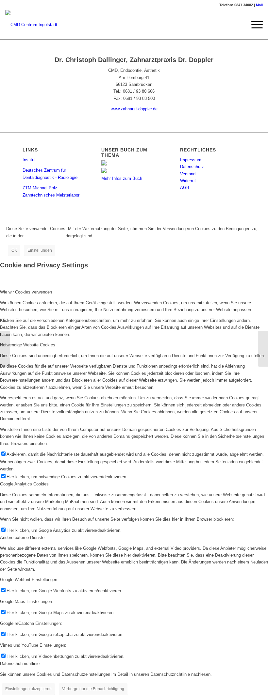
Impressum (190, 159)
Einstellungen (39, 250)
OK (14, 250)
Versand (187, 173)
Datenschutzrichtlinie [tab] (20, 663)
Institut (29, 159)
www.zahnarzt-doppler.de (134, 108)
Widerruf (188, 180)
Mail (259, 5)
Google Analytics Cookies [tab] (24, 484)
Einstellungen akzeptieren (28, 689)
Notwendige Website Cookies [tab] (27, 344)
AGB (184, 187)
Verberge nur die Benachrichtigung (93, 689)
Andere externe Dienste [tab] (22, 537)
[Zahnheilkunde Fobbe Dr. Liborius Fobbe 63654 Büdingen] (5, 349)
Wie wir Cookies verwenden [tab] (26, 292)
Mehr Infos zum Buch (121, 178)
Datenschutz (192, 166)
